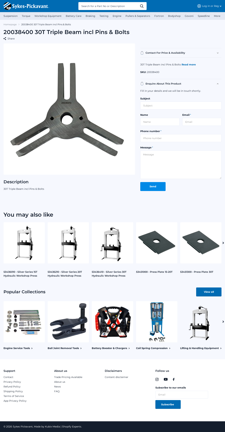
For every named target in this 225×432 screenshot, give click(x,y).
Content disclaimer (116, 377)
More (217, 16)
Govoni (189, 16)
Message (146, 147)
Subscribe (168, 404)
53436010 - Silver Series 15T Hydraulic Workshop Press (20, 273)
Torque (26, 16)
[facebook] (174, 379)
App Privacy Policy (15, 400)
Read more (189, 64)
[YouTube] (166, 379)
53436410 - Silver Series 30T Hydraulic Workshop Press (109, 273)
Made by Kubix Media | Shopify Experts (57, 426)
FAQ (57, 391)
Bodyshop (174, 16)
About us (60, 371)
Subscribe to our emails (170, 387)
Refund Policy (12, 386)
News (57, 386)
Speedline (204, 16)
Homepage (10, 24)
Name (144, 114)
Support (9, 371)
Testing (103, 16)
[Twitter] (181, 379)
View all (209, 291)
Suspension (11, 16)
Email (186, 114)
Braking (90, 16)
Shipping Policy (13, 391)
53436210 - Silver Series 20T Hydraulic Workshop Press (65, 273)
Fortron (159, 16)
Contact (8, 377)
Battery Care (73, 16)
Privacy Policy (12, 381)
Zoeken (142, 6)
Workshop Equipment (48, 16)
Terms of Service (14, 396)
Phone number (150, 131)
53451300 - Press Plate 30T (196, 271)
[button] (223, 242)
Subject (145, 98)
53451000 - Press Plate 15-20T (154, 271)
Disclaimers (113, 371)
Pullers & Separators (138, 16)
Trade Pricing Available (68, 377)
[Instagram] (157, 379)
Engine (117, 16)
